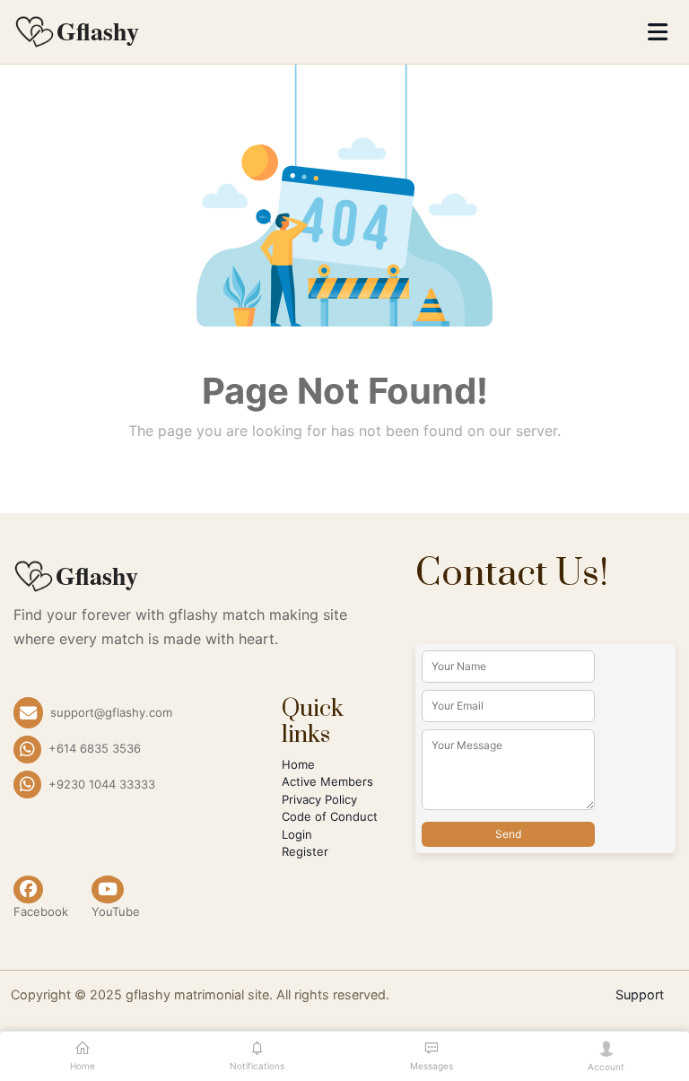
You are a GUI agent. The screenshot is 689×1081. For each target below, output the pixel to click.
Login (297, 834)
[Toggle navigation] (658, 32)
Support (639, 994)
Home (298, 764)
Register (305, 851)
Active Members (327, 781)
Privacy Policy (319, 799)
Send (508, 834)
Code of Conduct (330, 816)
